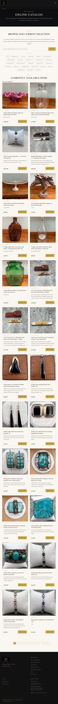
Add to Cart (22, 121)
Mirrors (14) (49, 63)
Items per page (6, 81)
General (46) (48, 59)
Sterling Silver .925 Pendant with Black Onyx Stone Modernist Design (14, 385)
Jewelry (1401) (40, 63)
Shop (3, 9)
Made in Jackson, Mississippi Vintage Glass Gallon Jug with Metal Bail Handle (42, 113)
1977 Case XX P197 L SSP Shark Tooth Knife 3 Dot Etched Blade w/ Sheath (14, 338)
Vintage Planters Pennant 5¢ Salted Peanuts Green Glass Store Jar (15, 291)
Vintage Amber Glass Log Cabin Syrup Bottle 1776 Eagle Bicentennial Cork (14, 247)
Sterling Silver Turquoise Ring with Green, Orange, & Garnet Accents (15, 526)
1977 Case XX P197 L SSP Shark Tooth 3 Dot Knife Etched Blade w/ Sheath (42, 291)
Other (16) (16, 66)
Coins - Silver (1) (47, 56)
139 (43, 643)
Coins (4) (38, 56)
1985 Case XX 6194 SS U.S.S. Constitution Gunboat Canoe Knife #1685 (42, 338)
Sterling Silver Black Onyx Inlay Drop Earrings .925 (13, 432)
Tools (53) (38, 70)
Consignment (34, 664)
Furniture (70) (39, 59)
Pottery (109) (35, 66)
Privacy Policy (5, 681)
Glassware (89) (9, 63)
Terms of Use (5, 683)
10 (38, 643)
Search (52, 49)
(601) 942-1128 (34, 681)
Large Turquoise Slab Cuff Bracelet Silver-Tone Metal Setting (42, 526)
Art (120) (23, 56)
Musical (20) (8, 66)
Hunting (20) (30, 63)
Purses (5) (43, 66)
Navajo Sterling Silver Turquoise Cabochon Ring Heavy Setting (42, 479)
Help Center (33, 674)
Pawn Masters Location (36, 669)
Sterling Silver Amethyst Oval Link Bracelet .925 (42, 620)
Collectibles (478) (11, 59)
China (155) (30, 56)
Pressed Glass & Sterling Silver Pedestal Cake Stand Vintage (14, 204)
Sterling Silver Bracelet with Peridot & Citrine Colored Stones (13, 620)
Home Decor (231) (20, 63)
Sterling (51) (30, 70)
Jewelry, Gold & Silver (36, 662)
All (7, 56)
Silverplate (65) (21, 70)
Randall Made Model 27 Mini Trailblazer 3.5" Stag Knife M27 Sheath (41, 157)
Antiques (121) (14, 56)
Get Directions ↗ (7, 701)
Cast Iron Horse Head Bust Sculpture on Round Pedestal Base (41, 204)
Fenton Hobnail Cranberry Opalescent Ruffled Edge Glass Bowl (13, 113)
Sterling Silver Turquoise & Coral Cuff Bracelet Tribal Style (13, 573)
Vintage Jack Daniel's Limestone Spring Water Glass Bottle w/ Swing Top (41, 247)
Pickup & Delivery (35, 667)
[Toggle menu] (55, 3)
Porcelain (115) (25, 66)
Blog (32, 671)
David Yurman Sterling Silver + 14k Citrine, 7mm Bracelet (15, 157)
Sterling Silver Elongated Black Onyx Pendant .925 (40, 385)
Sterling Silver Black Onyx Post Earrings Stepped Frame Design (41, 432)
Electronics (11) (29, 59)
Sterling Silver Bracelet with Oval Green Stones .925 (41, 573)
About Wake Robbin (35, 660)
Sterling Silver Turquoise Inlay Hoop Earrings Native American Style (13, 479)
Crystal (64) (20, 59)
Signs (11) (50, 66)
